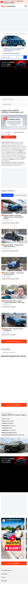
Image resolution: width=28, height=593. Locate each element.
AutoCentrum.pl (8, 6)
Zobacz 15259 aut (13, 405)
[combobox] (14, 57)
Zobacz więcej (13, 563)
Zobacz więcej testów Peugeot (13, 341)
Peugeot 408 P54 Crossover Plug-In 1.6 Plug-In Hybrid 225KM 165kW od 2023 (13, 49)
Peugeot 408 (5, 99)
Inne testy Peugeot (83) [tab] (7, 195)
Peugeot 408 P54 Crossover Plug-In (14, 415)
